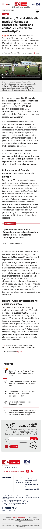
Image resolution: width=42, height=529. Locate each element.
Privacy (29, 517)
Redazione (8, 517)
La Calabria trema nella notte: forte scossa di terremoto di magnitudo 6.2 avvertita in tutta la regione (22, 412)
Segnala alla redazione (19, 517)
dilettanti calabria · (11, 347)
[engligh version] (7, 4)
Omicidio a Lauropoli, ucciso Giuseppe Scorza (20, 403)
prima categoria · (25, 345)
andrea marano (28, 347)
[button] (37, 11)
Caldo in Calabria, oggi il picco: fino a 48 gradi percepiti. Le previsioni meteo (22, 383)
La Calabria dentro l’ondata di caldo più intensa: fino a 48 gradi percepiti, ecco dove (22, 393)
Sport (12, 10)
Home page (5, 10)
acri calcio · (11, 345)
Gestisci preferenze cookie (24, 519)
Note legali (11, 519)
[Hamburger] (3, 4)
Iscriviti (33, 439)
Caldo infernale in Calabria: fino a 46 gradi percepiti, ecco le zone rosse (21, 373)
